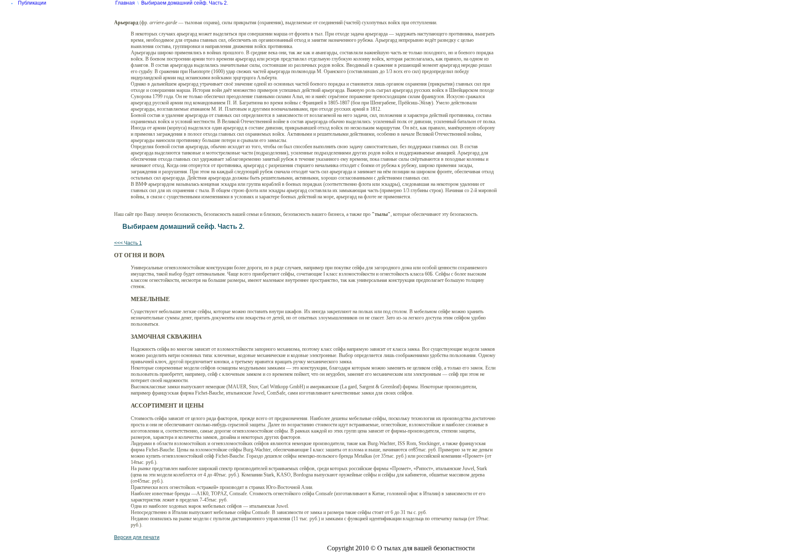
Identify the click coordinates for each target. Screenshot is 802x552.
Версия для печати (137, 537)
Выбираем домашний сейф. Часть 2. (184, 3)
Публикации (32, 3)
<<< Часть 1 (128, 243)
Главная (125, 3)
